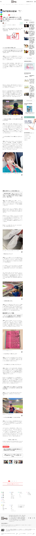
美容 (11, 508)
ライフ (12, 505)
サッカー (4, 26)
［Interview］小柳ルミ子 (8, 4)
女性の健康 (29, 493)
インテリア (12, 509)
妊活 (3, 506)
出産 (3, 507)
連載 (3, 4)
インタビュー (26, 136)
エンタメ (20, 492)
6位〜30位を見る (29, 58)
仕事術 (12, 494)
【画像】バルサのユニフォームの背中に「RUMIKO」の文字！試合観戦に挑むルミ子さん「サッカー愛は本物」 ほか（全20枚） (12, 455)
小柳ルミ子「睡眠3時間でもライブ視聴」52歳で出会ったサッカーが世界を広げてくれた (21, 4)
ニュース (4, 502)
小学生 (3, 509)
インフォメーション (22, 505)
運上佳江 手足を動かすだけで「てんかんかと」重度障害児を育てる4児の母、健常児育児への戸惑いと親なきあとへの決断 (32, 40)
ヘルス (29, 492)
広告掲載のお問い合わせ (29, 1)
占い (3, 499)
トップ (1, 4)
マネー (12, 507)
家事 (11, 506)
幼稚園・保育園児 (5, 508)
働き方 (12, 493)
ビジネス (12, 492)
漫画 (3, 497)
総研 (3, 492)
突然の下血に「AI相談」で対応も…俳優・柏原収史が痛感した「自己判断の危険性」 (31, 47)
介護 (29, 136)
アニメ (20, 495)
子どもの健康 (29, 494)
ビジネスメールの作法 (27, 138)
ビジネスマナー (13, 495)
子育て (3, 505)
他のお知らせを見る (29, 100)
